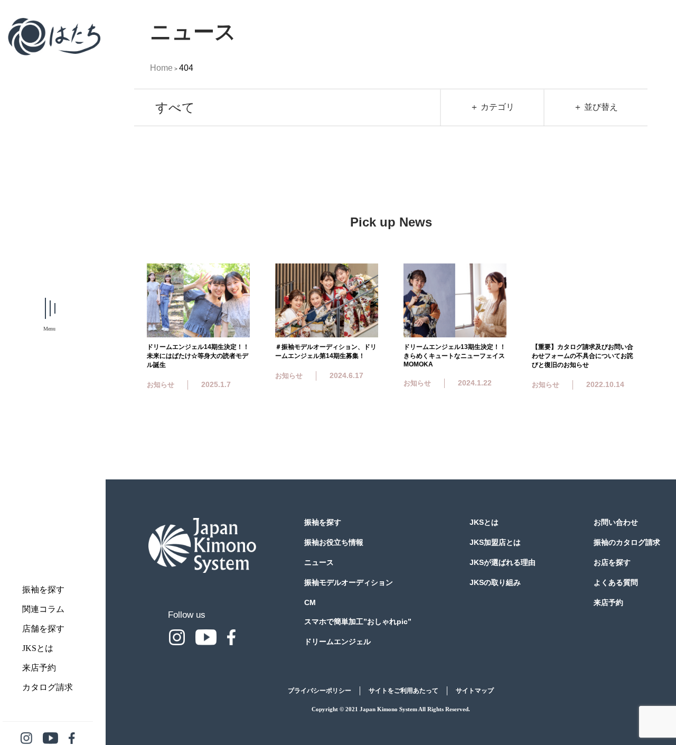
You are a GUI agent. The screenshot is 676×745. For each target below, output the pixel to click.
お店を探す (612, 562)
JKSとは (37, 648)
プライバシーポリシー (319, 690)
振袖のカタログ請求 (627, 542)
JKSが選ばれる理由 (503, 562)
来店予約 (39, 667)
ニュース (319, 562)
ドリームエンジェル (337, 641)
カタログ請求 (47, 687)
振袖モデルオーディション (348, 582)
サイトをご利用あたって (403, 690)
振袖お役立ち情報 (333, 542)
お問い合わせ (616, 522)
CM (310, 602)
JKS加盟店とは (495, 542)
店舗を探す (43, 628)
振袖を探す (43, 589)
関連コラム (43, 609)
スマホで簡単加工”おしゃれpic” (357, 621)
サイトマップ (475, 690)
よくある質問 (616, 582)
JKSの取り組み (495, 582)
